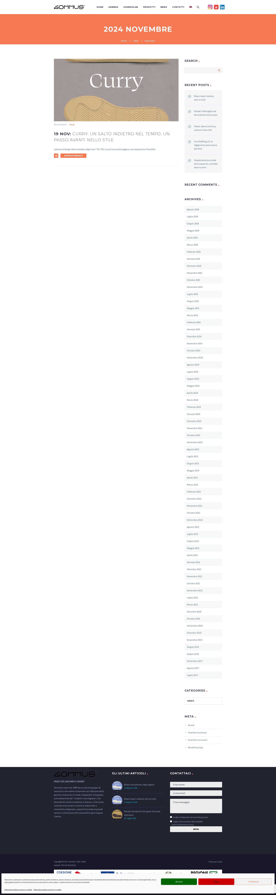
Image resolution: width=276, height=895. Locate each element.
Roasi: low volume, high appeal (139, 784)
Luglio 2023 (192, 456)
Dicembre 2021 (194, 569)
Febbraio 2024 (194, 407)
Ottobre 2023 (193, 435)
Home (100, 7)
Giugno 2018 (193, 653)
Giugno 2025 (193, 301)
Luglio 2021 (192, 597)
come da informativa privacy (182, 824)
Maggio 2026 (193, 230)
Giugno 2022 (193, 541)
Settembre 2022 (195, 519)
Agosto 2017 (193, 668)
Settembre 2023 (195, 442)
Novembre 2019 (194, 639)
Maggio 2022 (193, 548)
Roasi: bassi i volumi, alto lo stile (204, 98)
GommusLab (130, 7)
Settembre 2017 (195, 661)
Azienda (113, 7)
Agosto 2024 (193, 364)
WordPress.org (195, 747)
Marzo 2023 (192, 484)
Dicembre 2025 (194, 265)
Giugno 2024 (193, 378)
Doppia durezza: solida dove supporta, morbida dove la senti (205, 164)
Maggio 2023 (193, 470)
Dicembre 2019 (194, 632)
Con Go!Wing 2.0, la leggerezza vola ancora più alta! (205, 145)
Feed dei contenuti (197, 732)
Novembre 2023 (194, 428)
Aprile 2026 (192, 237)
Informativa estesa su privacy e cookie (18, 890)
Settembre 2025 (195, 287)
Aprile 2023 (192, 477)
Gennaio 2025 (193, 329)
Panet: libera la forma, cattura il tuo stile (205, 128)
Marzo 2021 (192, 604)
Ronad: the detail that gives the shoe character (142, 813)
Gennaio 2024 (193, 414)
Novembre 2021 (194, 576)
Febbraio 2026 (194, 251)
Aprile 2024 (192, 392)
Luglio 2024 (192, 371)
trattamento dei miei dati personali (194, 817)
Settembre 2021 (195, 590)
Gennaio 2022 (193, 562)
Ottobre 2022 (193, 512)
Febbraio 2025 (194, 322)
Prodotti (149, 7)
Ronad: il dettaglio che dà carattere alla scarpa (205, 113)
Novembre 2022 (194, 505)
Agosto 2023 (193, 449)
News (163, 7)
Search (219, 70)
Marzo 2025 (192, 315)
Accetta (179, 881)
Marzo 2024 (192, 399)
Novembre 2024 (194, 343)
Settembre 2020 (195, 625)
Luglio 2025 (192, 294)
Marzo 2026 (192, 244)
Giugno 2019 (193, 646)
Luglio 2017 (192, 675)
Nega (216, 881)
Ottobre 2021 (193, 583)
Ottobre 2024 (193, 350)
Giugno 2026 (193, 223)
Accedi (191, 725)
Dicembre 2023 (194, 421)
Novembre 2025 (194, 272)
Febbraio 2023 (194, 491)
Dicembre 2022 (194, 498)
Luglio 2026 (192, 216)
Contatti (178, 7)
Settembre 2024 (195, 357)
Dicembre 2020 (194, 611)
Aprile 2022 (192, 555)
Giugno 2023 (193, 463)
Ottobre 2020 (193, 618)
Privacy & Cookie (215, 862)
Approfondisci (73, 155)
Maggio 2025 (193, 308)
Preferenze (254, 881)
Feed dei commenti (197, 739)
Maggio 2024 (193, 385)
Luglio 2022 (192, 534)
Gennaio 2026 (193, 258)
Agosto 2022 (193, 526)
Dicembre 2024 (194, 336)
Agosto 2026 (193, 209)
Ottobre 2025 (193, 280)
